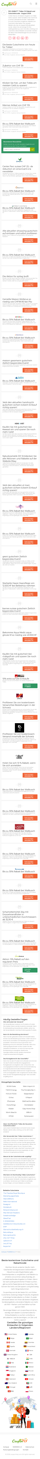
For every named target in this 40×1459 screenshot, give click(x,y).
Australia (31, 1334)
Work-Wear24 (11, 1112)
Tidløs (18, 1252)
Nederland (12, 1367)
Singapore (12, 1371)
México (30, 1363)
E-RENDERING (8, 1221)
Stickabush (7, 1207)
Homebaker (28, 1105)
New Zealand (12, 1383)
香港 (12, 1391)
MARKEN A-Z (11, 1252)
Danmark (12, 1350)
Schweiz (31, 1379)
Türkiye (12, 1375)
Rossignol (6, 1204)
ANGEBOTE (28, 59)
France (30, 1350)
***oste (27, 970)
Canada (12, 1342)
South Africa (31, 1375)
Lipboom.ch (7, 1241)
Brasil (31, 1338)
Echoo (11, 1097)
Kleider (11, 1109)
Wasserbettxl (29, 1094)
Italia (12, 1363)
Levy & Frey (7, 1243)
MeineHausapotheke (11, 1196)
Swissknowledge (9, 1215)
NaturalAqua (8, 1232)
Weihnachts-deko (28, 1101)
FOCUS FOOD (11, 1094)
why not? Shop (9, 1238)
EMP (5, 1227)
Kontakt (25, 1450)
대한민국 (12, 1358)
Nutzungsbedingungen (11, 1450)
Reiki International (10, 1201)
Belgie (12, 1338)
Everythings (11, 1105)
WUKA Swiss (11, 1086)
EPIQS (11, 1116)
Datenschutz (29, 1447)
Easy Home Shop (29, 1109)
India (30, 1358)
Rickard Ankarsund (10, 1210)
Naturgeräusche (9, 1235)
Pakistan (31, 1367)
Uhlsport (29, 1097)
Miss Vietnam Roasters (11, 1213)
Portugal (12, 1387)
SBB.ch (29, 1112)
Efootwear (11, 1101)
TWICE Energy (11, 1090)
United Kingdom (12, 1354)
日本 (30, 1354)
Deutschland (30, 1346)
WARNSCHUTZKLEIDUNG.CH (14, 1224)
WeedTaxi (7, 1218)
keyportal (7, 1246)
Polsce (30, 1391)
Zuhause (4, 1252)
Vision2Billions (8, 1199)
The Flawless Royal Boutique (14, 1193)
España (12, 1346)
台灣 (30, 1387)
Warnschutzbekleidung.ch (13, 1229)
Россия (30, 1371)
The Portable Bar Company (29, 1090)
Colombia (30, 1342)
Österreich (12, 1379)
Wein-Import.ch (29, 1086)
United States (12, 1334)
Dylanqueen (29, 1116)
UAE (30, 1383)
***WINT (27, 686)
